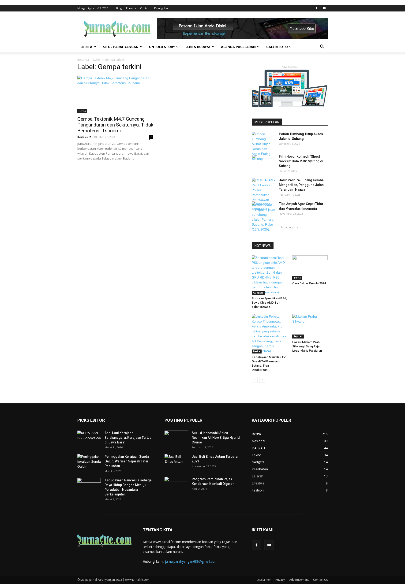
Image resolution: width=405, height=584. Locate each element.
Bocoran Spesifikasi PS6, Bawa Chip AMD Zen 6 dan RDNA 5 (269, 303)
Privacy (280, 580)
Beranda (83, 60)
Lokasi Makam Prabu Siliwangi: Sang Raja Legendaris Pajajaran (307, 346)
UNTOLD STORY (162, 47)
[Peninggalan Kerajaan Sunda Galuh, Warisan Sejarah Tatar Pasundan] (89, 462)
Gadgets (258, 292)
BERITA (86, 47)
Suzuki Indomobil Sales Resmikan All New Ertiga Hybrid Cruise (216, 437)
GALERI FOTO (277, 47)
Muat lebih (288, 227)
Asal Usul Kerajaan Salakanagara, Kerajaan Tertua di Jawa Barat (128, 437)
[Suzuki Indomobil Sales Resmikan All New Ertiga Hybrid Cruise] (176, 438)
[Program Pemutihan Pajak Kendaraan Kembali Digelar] (176, 485)
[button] (322, 47)
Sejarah (298, 336)
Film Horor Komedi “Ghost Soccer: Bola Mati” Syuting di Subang (301, 161)
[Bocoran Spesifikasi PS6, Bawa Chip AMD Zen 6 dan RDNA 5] (269, 275)
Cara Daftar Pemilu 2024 (309, 283)
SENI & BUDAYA (197, 47)
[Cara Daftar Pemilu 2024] (310, 267)
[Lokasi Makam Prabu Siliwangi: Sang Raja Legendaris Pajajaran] (310, 326)
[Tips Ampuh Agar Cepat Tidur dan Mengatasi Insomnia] (263, 209)
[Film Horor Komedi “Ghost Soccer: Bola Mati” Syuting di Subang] (263, 162)
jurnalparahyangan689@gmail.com (191, 561)
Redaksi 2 (84, 137)
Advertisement (299, 580)
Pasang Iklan (161, 8)
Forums (131, 8)
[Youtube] (324, 8)
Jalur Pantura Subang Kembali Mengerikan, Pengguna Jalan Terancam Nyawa (302, 184)
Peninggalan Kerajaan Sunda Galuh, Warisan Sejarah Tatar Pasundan (127, 461)
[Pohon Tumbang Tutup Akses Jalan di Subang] (263, 146)
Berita (82, 111)
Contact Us (320, 580)
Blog (119, 8)
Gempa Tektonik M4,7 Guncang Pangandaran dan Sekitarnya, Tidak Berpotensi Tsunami (115, 125)
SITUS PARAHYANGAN (121, 47)
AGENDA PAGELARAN (238, 47)
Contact (145, 8)
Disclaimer (264, 580)
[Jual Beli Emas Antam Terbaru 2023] (176, 462)
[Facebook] (316, 8)
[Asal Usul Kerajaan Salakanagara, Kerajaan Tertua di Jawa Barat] (89, 439)
